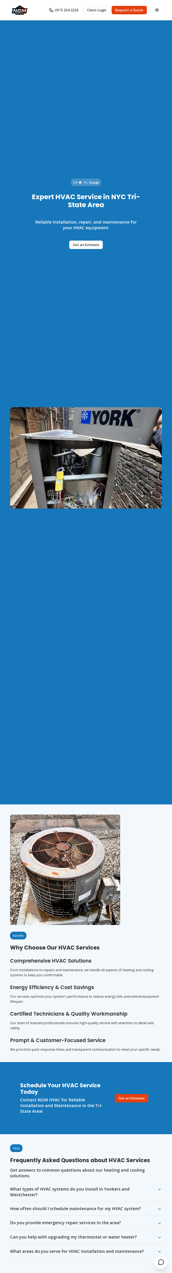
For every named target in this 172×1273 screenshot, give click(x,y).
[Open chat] (161, 1262)
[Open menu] (157, 10)
